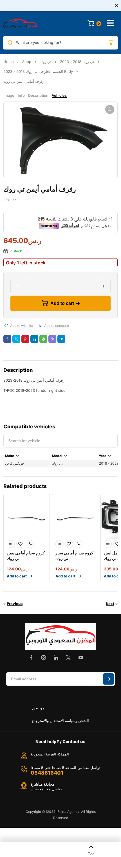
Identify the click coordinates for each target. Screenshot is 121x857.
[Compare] (39, 325)
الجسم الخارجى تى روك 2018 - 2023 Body (38, 71)
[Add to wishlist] (5, 325)
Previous (15, 603)
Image (8, 95)
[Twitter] (68, 657)
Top (91, 853)
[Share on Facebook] (7, 339)
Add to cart (62, 303)
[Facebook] (31, 657)
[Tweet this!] (16, 339)
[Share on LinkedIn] (34, 339)
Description (38, 95)
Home (8, 61)
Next (110, 603)
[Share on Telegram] (61, 339)
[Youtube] (80, 657)
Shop (26, 61)
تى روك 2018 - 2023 (77, 61)
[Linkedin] (56, 657)
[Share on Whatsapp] (43, 339)
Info (21, 95)
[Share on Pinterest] (25, 339)
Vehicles (59, 95)
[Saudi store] (20, 24)
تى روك (45, 61)
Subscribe (108, 679)
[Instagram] (43, 657)
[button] (109, 109)
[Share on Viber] (52, 339)
